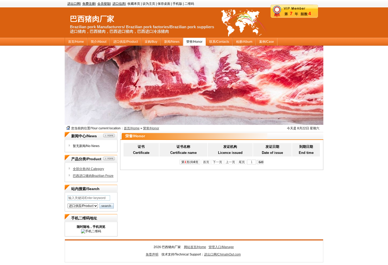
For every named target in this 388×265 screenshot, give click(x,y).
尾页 (242, 162)
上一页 (230, 162)
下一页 (217, 162)
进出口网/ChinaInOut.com (222, 254)
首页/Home (132, 128)
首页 (206, 162)
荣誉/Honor (151, 128)
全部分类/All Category (88, 169)
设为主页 (149, 4)
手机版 (177, 4)
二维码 (189, 4)
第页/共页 (189, 162)
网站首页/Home (195, 247)
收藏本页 (133, 4)
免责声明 (152, 254)
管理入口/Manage (221, 247)
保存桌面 (164, 4)
